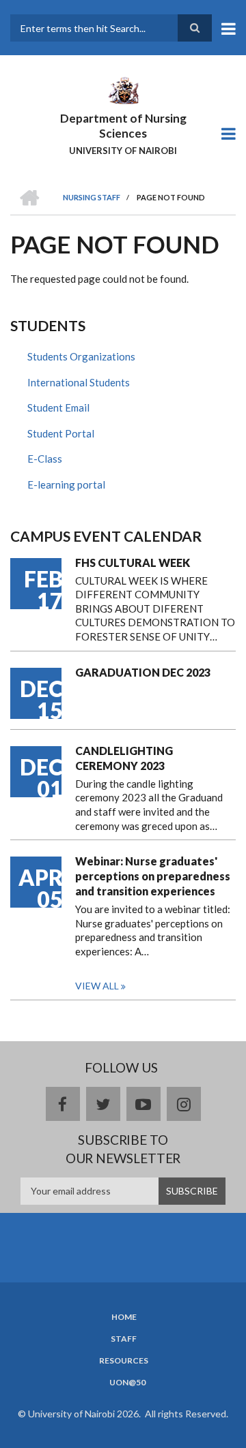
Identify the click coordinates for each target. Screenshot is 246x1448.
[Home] (123, 89)
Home (124, 1317)
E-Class (44, 458)
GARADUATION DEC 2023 (142, 672)
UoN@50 (127, 1382)
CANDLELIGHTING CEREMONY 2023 (124, 758)
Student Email (58, 407)
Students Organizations (81, 356)
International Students (78, 382)
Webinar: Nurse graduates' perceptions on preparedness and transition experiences (152, 875)
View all (97, 985)
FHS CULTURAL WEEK (132, 562)
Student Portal (60, 433)
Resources (123, 1361)
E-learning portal (66, 484)
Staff (124, 1339)
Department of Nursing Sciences (123, 125)
